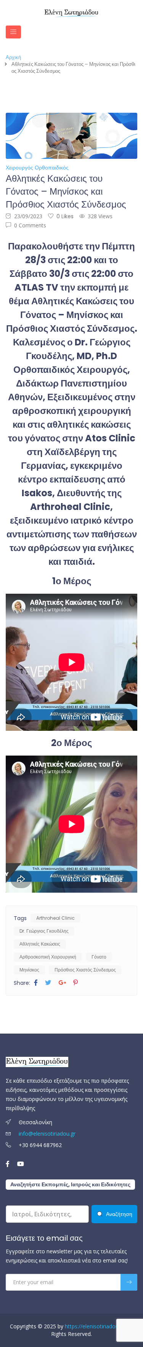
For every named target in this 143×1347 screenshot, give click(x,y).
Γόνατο (99, 957)
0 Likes (65, 216)
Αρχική (13, 57)
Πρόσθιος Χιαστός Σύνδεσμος (85, 970)
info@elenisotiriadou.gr (47, 1133)
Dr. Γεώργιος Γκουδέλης (44, 931)
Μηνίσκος (29, 970)
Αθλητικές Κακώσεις (39, 944)
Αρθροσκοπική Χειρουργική (47, 957)
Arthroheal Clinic (55, 918)
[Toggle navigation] (13, 32)
